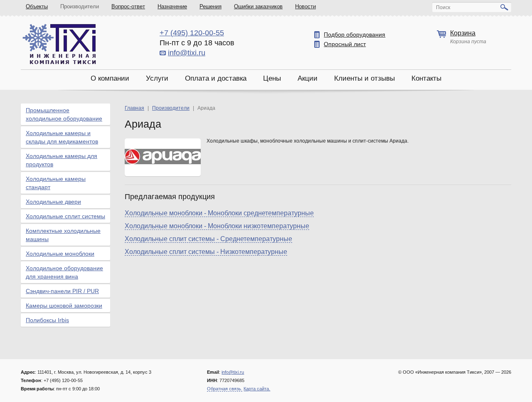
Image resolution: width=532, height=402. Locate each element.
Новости (305, 6)
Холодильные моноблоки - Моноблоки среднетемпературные (219, 213)
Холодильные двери (53, 201)
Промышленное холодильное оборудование (64, 114)
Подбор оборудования (354, 34)
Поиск (443, 7)
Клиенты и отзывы (364, 78)
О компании (110, 78)
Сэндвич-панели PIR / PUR (62, 291)
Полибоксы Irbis (47, 320)
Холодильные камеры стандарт (56, 182)
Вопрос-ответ (128, 6)
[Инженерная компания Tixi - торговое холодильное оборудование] (59, 44)
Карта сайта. (257, 388)
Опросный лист (345, 44)
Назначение (172, 6)
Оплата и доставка (215, 78)
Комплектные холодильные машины (63, 234)
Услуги (157, 78)
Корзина (462, 33)
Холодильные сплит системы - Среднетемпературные (208, 238)
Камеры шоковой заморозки (64, 305)
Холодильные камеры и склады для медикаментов (62, 137)
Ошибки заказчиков (258, 6)
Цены (272, 78)
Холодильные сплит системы (65, 216)
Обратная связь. (224, 388)
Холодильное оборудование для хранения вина (64, 272)
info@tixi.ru (186, 53)
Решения (211, 6)
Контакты (426, 78)
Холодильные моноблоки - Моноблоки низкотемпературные (217, 225)
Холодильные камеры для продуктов (61, 160)
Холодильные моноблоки (60, 253)
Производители (79, 6)
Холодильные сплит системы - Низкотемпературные (206, 251)
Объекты (37, 6)
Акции (308, 78)
